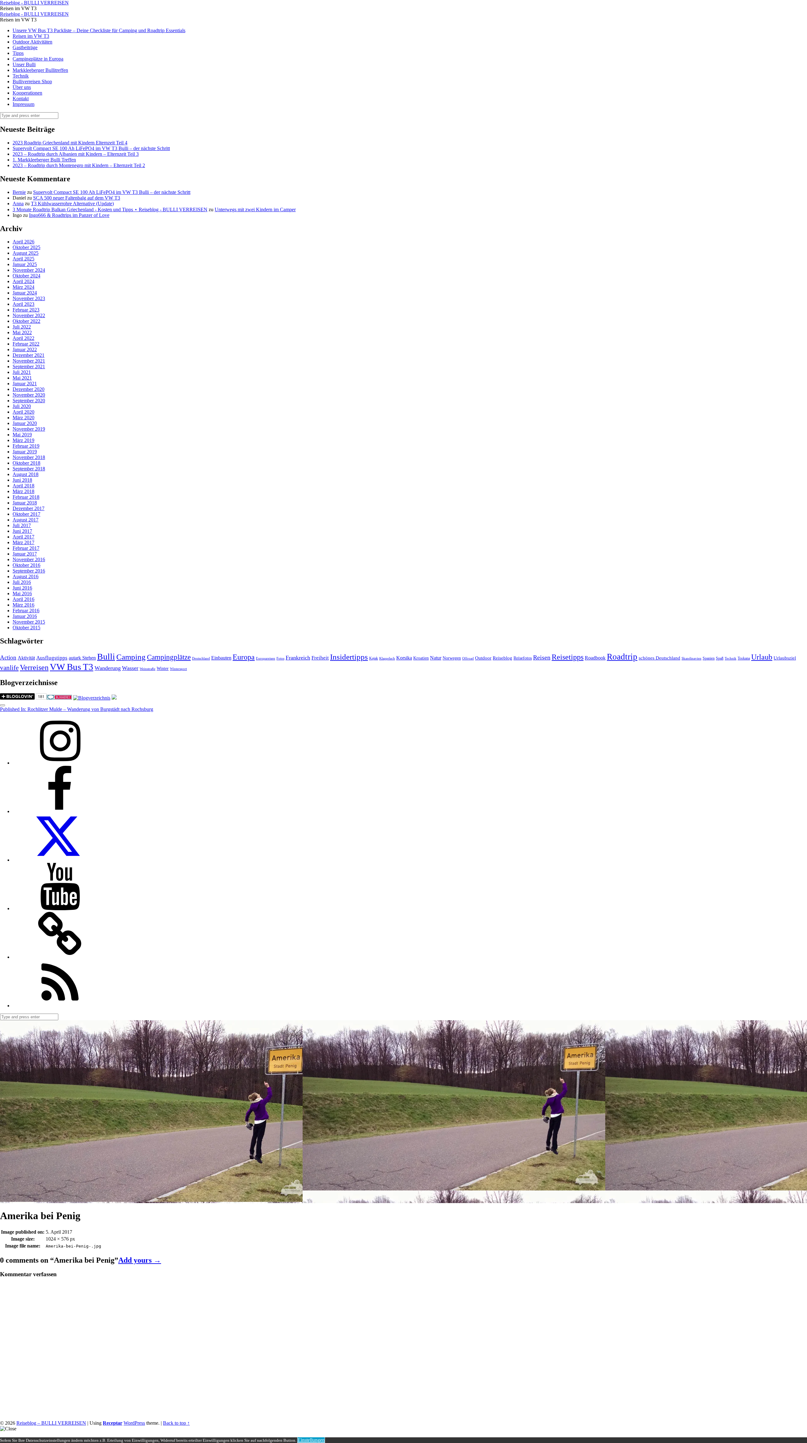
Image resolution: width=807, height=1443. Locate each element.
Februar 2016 (26, 610)
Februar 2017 (26, 548)
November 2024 (29, 270)
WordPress (134, 1423)
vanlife (9, 667)
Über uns (22, 87)
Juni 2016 (22, 588)
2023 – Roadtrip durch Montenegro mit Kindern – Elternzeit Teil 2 (79, 165)
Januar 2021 (25, 383)
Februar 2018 (26, 497)
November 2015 (29, 622)
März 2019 (23, 440)
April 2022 (23, 338)
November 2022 (29, 315)
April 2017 (23, 536)
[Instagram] (60, 762)
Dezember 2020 (28, 389)
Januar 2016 (25, 616)
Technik (21, 76)
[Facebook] (60, 811)
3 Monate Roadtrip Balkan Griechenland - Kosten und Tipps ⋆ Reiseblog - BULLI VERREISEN (110, 209)
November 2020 (29, 395)
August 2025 (25, 253)
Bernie (19, 192)
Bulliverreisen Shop (32, 81)
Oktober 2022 (26, 321)
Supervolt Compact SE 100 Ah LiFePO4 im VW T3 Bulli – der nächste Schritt (91, 148)
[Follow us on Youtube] (60, 908)
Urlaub (761, 657)
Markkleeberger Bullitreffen (40, 70)
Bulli (106, 656)
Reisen (541, 657)
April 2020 (23, 412)
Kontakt (21, 98)
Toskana (744, 658)
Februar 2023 (26, 309)
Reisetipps (567, 657)
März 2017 (23, 542)
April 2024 (23, 281)
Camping (131, 657)
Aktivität (26, 657)
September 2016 (29, 570)
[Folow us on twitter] (60, 860)
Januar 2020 (25, 423)
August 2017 (25, 519)
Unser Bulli (24, 64)
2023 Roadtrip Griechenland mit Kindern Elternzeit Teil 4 (70, 142)
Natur (435, 657)
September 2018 (29, 468)
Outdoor (483, 657)
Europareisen (265, 658)
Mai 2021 (22, 378)
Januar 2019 (25, 451)
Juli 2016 (22, 582)
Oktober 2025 (26, 247)
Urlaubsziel (785, 657)
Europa (244, 657)
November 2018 (29, 457)
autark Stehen (82, 657)
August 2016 (25, 576)
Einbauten (221, 657)
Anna (18, 203)
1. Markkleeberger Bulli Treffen (44, 159)
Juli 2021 (22, 372)
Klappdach (387, 658)
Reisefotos (523, 658)
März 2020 (23, 417)
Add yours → (139, 1260)
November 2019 (29, 429)
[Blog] (91, 698)
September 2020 (29, 400)
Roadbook (595, 657)
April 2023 (23, 304)
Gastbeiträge (25, 47)
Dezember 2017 (28, 508)
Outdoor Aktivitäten (32, 41)
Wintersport (178, 669)
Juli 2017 (22, 525)
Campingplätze (169, 657)
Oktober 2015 (26, 627)
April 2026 (23, 241)
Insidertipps (349, 656)
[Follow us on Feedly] (60, 1005)
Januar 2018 (25, 502)
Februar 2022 (26, 343)
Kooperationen (27, 93)
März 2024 (23, 287)
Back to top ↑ (176, 1423)
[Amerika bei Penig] (151, 1200)
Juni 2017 (22, 531)
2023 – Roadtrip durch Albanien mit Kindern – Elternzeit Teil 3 (76, 154)
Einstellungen (311, 1440)
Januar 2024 (25, 292)
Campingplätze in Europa (38, 58)
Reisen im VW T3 (31, 36)
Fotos (280, 658)
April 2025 (23, 258)
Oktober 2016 (26, 565)
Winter (163, 668)
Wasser (130, 668)
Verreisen (34, 667)
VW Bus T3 (71, 667)
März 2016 (23, 605)
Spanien (709, 658)
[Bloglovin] (60, 957)
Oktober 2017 (26, 514)
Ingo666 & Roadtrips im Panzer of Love (69, 215)
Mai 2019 (22, 434)
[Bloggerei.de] (59, 698)
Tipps (18, 53)
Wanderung (108, 668)
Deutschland (201, 658)
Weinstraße (147, 669)
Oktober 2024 (26, 275)
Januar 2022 (25, 349)
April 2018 (23, 485)
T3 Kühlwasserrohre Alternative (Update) (72, 203)
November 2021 (29, 361)
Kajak (373, 658)
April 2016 (23, 599)
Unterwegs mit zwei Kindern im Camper (255, 209)
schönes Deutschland (659, 657)
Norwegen (452, 658)
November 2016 (29, 559)
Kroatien (421, 658)
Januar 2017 (25, 553)
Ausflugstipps (51, 658)
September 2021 (29, 366)
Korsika (404, 657)
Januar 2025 (25, 264)
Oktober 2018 (26, 463)
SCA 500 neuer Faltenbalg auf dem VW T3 (76, 198)
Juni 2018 (22, 480)
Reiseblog (502, 657)
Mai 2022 (22, 332)
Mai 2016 (22, 593)
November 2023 (29, 298)
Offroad (468, 658)
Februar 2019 (26, 446)
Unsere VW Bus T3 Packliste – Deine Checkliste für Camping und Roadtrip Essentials (99, 30)
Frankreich (298, 658)
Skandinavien (691, 658)
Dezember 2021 (28, 355)
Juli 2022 (22, 326)
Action (8, 657)
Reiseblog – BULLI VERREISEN (51, 1423)
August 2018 (25, 474)
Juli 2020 (22, 406)
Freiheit (320, 658)
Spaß (719, 658)
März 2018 (23, 491)
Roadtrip (622, 656)
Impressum (23, 104)
